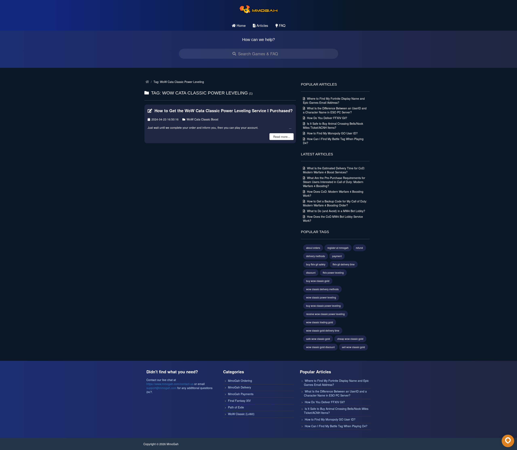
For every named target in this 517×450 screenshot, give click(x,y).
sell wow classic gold (353, 347)
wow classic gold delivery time (322, 330)
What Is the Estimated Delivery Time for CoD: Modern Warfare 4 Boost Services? (334, 170)
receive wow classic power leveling (325, 314)
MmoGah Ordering (240, 381)
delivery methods (315, 256)
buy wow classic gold (317, 281)
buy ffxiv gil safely (315, 264)
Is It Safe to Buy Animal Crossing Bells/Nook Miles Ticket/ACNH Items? (333, 125)
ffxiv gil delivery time (344, 264)
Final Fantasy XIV (239, 401)
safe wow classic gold (318, 338)
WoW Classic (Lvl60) (241, 414)
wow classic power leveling (321, 297)
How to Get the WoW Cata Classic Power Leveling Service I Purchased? (223, 110)
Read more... (281, 137)
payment (337, 256)
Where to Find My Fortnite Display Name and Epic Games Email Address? (334, 100)
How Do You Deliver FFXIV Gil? (326, 118)
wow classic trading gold (319, 322)
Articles (261, 25)
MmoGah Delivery (239, 387)
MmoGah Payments (240, 394)
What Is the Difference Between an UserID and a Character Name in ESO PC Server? (335, 110)
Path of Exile (236, 407)
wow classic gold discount (320, 347)
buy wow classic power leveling (323, 305)
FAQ (281, 25)
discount (310, 272)
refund (359, 247)
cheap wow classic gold (350, 338)
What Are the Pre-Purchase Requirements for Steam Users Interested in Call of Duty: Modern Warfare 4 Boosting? (334, 182)
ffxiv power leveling (333, 272)
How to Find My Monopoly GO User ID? (332, 133)
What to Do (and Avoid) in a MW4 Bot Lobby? (335, 211)
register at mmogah (338, 247)
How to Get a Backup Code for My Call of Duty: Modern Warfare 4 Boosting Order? (335, 203)
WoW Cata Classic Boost (202, 119)
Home (241, 25)
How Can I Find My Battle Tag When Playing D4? (336, 426)
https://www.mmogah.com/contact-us (169, 384)
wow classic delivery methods (322, 289)
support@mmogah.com (161, 388)
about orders (313, 247)
